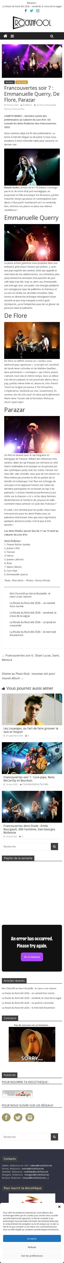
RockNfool (27, 105)
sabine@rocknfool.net (41, 1165)
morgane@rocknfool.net (37, 1174)
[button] (59, 1206)
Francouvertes (18, 109)
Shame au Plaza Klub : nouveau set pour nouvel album (28, 676)
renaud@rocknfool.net (34, 1177)
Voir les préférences (32, 1255)
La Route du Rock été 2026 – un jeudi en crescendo (33, 623)
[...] (47, 1177)
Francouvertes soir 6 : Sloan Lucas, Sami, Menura (31, 657)
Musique (9, 82)
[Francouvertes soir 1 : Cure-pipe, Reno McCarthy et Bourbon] (32, 744)
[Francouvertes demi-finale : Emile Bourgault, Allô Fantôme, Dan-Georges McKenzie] (32, 792)
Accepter (32, 1238)
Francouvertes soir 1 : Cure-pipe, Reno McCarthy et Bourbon (29, 778)
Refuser (32, 1247)
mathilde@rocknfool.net (36, 1171)
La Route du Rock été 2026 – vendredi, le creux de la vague (32, 6)
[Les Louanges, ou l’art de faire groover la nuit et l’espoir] (32, 695)
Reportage (21, 82)
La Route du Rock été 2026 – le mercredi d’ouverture (33, 633)
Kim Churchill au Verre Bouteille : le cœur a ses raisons (30, 595)
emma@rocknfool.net (33, 1168)
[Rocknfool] (32, 23)
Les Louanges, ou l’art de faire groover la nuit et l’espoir (30, 730)
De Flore (40, 105)
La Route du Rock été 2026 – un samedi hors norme (32, 604)
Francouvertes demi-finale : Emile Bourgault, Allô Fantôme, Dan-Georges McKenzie (29, 829)
